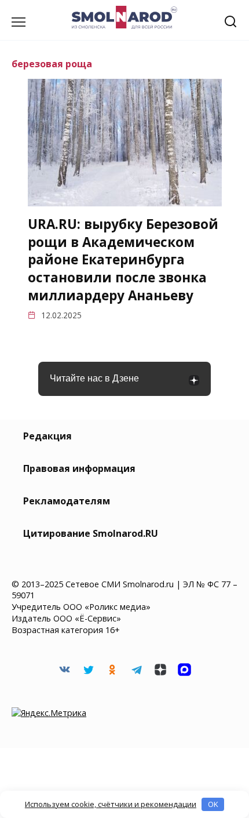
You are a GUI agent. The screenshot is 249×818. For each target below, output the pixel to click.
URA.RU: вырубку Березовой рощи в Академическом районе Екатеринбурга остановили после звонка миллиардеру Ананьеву (123, 259)
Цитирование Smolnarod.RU (90, 533)
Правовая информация (79, 468)
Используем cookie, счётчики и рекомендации (110, 804)
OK (213, 804)
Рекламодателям (66, 501)
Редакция (47, 436)
